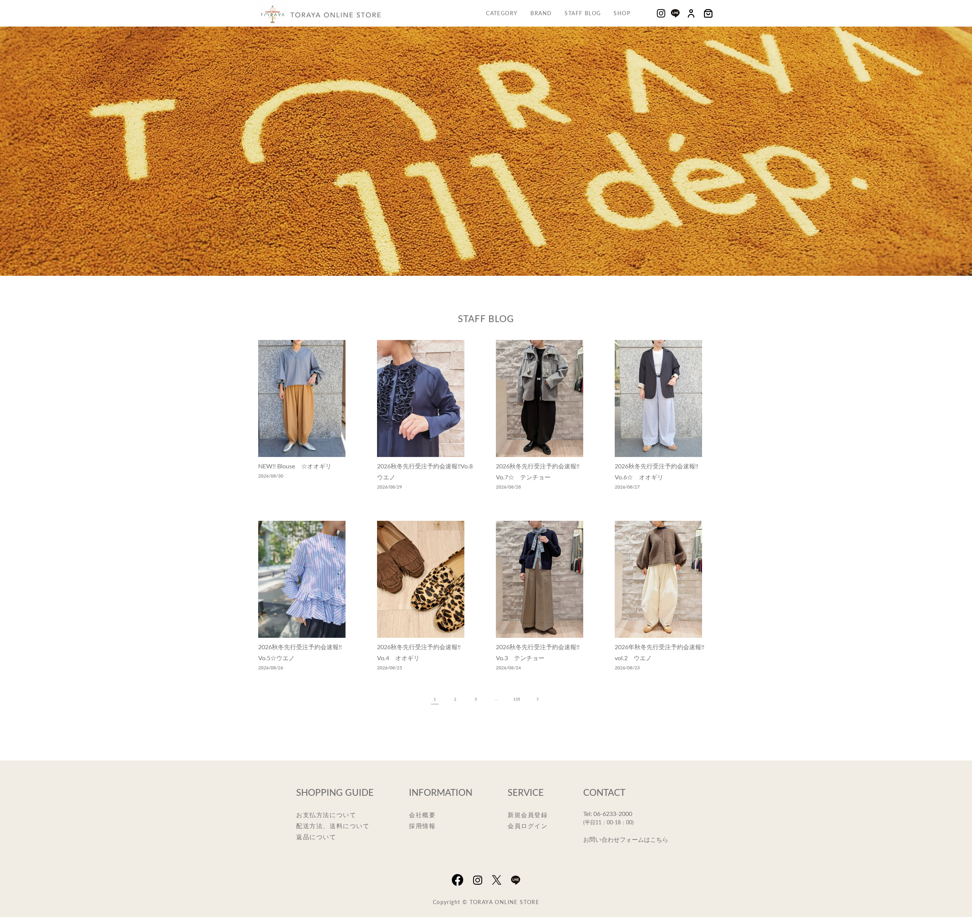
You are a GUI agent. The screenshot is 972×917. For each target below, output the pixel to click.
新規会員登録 (528, 814)
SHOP (622, 13)
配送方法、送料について (333, 825)
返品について (316, 836)
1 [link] (435, 699)
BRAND (541, 13)
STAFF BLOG (583, 13)
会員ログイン (528, 825)
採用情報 (422, 825)
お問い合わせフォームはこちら (625, 839)
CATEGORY (502, 13)
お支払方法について (326, 814)
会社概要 (422, 814)
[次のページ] (537, 699)
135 (516, 699)
